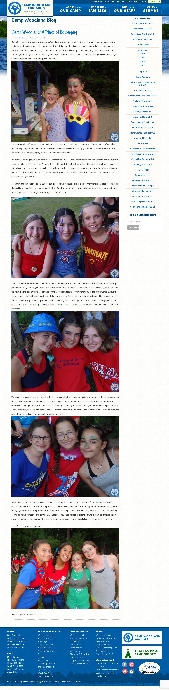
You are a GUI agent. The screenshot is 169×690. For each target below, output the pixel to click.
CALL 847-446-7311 (111, 2)
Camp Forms (75, 644)
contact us (155, 2)
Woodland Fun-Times (79, 663)
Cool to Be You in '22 (142, 90)
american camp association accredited (149, 668)
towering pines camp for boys (142, 652)
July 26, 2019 (33, 38)
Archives (142, 50)
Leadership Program (46, 663)
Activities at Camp (143, 28)
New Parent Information (143, 154)
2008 (142, 53)
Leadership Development (142, 148)
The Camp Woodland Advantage (47, 640)
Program (41, 654)
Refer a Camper (102, 644)
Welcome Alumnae (104, 635)
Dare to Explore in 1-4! (143, 106)
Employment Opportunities (107, 669)
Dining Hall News (142, 111)
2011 (142, 65)
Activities (41, 657)
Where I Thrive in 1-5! (142, 196)
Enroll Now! (74, 641)
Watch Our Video (45, 673)
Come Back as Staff (104, 654)
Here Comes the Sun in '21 (142, 132)
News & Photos (102, 641)
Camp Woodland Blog (33, 20)
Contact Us (12, 672)
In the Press (142, 143)
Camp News (143, 71)
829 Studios (76, 681)
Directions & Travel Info (80, 654)
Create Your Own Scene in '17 (142, 95)
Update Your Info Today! (106, 638)
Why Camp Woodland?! (142, 201)
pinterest (131, 664)
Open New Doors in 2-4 (142, 159)
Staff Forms (101, 676)
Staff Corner (142, 169)
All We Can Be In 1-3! (143, 39)
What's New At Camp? (143, 185)
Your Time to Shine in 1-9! (142, 206)
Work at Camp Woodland (107, 663)
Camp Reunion (143, 77)
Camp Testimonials (46, 676)
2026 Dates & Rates (46, 644)
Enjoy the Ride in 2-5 (142, 117)
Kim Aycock (23, 38)
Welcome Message (46, 635)
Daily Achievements (142, 101)
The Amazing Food (46, 667)
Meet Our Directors (46, 651)
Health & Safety (44, 670)
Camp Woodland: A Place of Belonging (44, 32)
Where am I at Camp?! (142, 191)
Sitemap (56, 681)
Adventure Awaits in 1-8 (142, 34)
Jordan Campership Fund (106, 648)
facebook (125, 664)
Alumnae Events (102, 651)
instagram (131, 671)
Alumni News (142, 44)
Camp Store (75, 651)
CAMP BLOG (125, 2)
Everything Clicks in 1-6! (142, 122)
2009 (142, 57)
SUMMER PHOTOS (140, 2)
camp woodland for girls (142, 637)
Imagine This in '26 (142, 138)
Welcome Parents (77, 635)
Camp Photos (76, 648)
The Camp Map (44, 660)
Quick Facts (101, 666)
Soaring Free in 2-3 (143, 164)
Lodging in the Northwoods (81, 660)
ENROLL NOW (96, 2)
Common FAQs (76, 657)
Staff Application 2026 (105, 673)
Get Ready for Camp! (142, 127)
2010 (142, 61)
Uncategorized (142, 175)
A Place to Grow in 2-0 (142, 23)
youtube (125, 671)
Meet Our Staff (44, 648)
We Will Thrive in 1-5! (142, 180)
